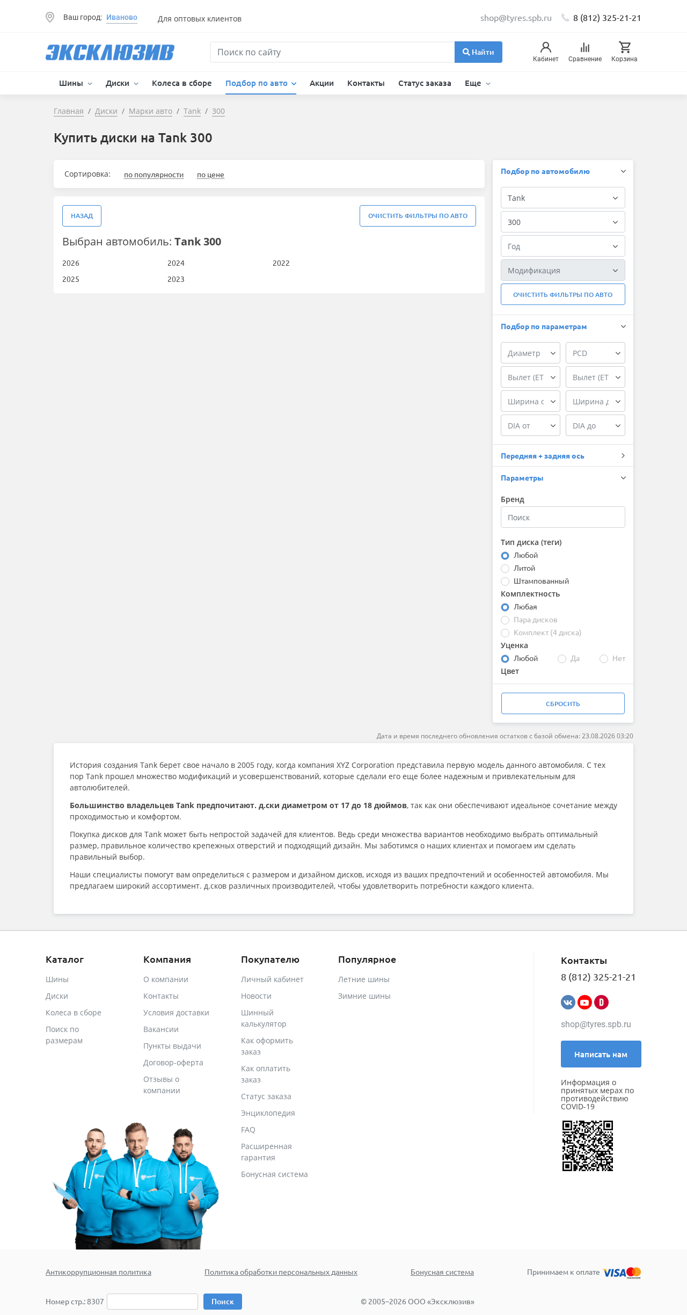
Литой (524, 567)
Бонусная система (274, 1174)
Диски (57, 996)
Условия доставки (176, 1012)
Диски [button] (118, 82)
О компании (165, 979)
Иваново (121, 17)
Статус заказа (424, 82)
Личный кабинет (272, 979)
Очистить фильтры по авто (417, 215)
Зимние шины (364, 996)
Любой (526, 555)
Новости (256, 996)
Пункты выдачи (172, 1046)
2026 (70, 262)
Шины (57, 979)
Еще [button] (474, 82)
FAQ (248, 1129)
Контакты (366, 82)
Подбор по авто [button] (257, 82)
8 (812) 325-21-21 (607, 17)
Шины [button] (72, 82)
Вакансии (161, 1029)
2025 (70, 279)
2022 (281, 262)
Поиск (222, 1301)
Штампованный (541, 580)
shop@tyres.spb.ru (596, 1024)
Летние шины (364, 979)
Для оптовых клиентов (200, 18)
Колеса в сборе (182, 82)
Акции (322, 82)
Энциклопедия (268, 1113)
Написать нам (600, 1054)
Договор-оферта (173, 1062)
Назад (82, 215)
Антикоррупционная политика (98, 1271)
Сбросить (563, 703)
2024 (176, 262)
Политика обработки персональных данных (280, 1271)
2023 (176, 279)
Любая (525, 606)
